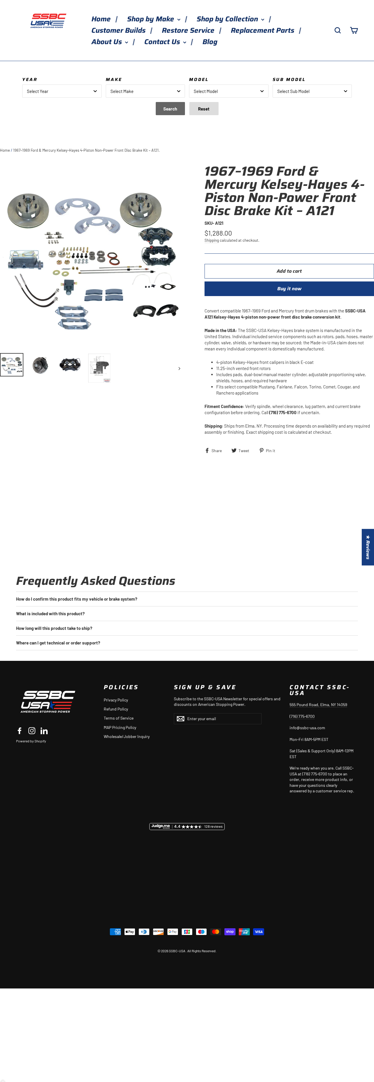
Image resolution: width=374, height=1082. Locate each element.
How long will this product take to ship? (54, 628)
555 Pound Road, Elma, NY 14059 (318, 704)
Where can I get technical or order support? (58, 642)
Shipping (212, 240)
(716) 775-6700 (302, 716)
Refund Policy (116, 708)
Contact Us (163, 41)
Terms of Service (119, 717)
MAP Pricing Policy (120, 727)
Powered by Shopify (31, 741)
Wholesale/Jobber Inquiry (127, 736)
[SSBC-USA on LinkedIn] (44, 730)
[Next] (179, 368)
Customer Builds (119, 30)
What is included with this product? (50, 613)
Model (199, 79)
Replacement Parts (263, 30)
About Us (107, 41)
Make (114, 79)
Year (29, 79)
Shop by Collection (228, 19)
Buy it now (289, 288)
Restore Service (189, 30)
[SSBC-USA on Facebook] (19, 730)
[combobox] (62, 91)
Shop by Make (151, 19)
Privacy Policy (116, 699)
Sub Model (289, 79)
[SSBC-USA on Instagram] (31, 730)
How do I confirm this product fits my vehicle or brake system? (76, 599)
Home (101, 19)
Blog (209, 41)
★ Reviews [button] (368, 547)
